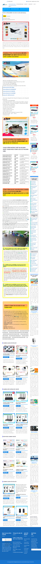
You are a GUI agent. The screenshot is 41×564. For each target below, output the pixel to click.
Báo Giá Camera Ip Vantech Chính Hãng (34, 432)
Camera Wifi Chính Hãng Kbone (33, 244)
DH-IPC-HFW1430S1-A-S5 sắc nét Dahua (9, 376)
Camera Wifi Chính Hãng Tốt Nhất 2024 (34, 285)
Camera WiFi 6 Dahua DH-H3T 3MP (9, 517)
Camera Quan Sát (6, 8)
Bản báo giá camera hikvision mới (34, 200)
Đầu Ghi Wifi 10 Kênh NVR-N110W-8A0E (8, 425)
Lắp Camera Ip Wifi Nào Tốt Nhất (34, 405)
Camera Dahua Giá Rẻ (15, 8)
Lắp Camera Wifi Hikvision (34, 248)
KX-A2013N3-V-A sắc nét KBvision (8, 470)
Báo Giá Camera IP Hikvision (34, 212)
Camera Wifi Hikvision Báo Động (33, 232)
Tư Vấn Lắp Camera (26, 552)
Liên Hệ (10, 6)
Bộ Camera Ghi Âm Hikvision (34, 254)
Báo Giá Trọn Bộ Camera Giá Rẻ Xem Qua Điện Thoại (34, 312)
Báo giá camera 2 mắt (34, 196)
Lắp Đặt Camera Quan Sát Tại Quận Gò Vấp (11, 334)
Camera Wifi (30, 4)
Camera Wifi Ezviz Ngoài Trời (34, 236)
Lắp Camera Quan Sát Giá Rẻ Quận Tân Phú (34, 374)
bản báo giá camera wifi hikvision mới (33, 183)
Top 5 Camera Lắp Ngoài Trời (33, 204)
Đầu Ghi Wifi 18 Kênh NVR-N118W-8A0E (21, 403)
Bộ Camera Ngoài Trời (34, 266)
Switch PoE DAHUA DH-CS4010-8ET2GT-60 (34, 115)
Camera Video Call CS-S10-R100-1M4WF (21, 517)
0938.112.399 (10, 1)
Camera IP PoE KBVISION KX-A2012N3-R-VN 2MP (21, 470)
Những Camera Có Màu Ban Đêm (34, 187)
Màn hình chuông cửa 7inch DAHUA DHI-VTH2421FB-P (34, 150)
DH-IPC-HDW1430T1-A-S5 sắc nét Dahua (22, 376)
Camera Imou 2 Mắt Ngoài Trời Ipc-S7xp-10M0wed (34, 491)
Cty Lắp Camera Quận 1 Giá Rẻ (13, 330)
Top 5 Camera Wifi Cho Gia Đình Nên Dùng (34, 208)
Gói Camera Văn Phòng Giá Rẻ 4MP (18, 337)
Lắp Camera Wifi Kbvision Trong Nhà (34, 219)
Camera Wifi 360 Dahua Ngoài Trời (34, 223)
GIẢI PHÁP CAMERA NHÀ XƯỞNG (33, 1)
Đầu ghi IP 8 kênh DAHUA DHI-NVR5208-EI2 (34, 169)
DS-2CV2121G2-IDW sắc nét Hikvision (21, 356)
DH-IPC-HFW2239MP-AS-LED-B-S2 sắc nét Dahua (14, 12)
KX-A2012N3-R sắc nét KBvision (20, 449)
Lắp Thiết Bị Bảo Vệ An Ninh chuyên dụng (34, 262)
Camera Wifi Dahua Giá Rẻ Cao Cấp (33, 227)
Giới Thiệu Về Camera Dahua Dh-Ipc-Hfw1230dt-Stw (34, 462)
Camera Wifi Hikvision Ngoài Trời (33, 240)
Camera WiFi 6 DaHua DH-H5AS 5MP (21, 495)
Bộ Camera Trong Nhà (33, 258)
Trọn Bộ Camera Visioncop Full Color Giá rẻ (34, 270)
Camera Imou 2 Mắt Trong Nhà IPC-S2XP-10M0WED (18, 332)
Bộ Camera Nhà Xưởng (20, 4)
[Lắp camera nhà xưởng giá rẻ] (5, 5)
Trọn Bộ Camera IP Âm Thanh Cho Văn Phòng (9, 354)
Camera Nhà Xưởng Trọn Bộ (26, 543)
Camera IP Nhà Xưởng (26, 546)
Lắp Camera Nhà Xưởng (12, 4)
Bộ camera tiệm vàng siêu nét (15, 335)
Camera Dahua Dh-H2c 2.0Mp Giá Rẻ (34, 346)
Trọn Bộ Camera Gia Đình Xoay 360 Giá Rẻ (8, 403)
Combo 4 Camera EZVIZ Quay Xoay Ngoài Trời (22, 425)
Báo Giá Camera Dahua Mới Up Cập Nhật (34, 192)
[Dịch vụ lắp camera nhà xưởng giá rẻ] (7, 542)
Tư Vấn (34, 4)
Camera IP (25, 4)
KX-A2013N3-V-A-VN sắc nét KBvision (9, 449)
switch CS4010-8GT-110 (34, 133)
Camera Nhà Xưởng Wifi (26, 549)
